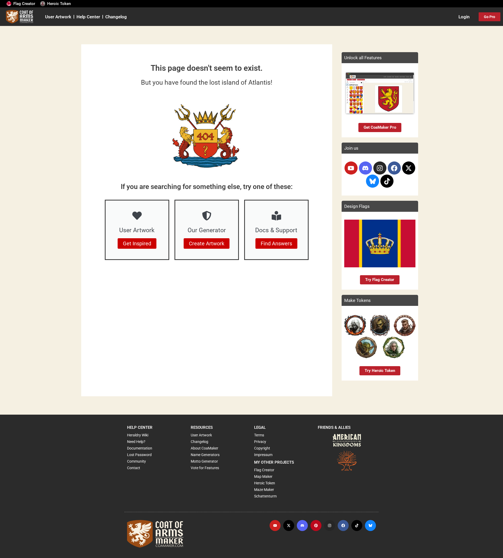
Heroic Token (59, 3)
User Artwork (58, 16)
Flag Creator (24, 3)
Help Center (88, 16)
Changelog (116, 16)
